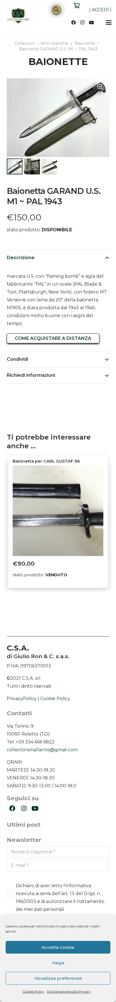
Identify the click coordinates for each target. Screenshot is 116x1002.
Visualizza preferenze (58, 978)
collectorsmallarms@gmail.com (42, 749)
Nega (58, 962)
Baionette (85, 43)
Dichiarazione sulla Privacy (69, 991)
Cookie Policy (33, 991)
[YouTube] (91, 22)
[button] (108, 22)
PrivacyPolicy (22, 698)
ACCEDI (100, 9)
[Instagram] (82, 22)
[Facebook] (73, 22)
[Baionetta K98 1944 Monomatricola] (58, 510)
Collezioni (25, 43)
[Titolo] (19, 16)
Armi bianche (54, 43)
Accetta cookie (58, 947)
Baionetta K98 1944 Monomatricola (50, 461)
